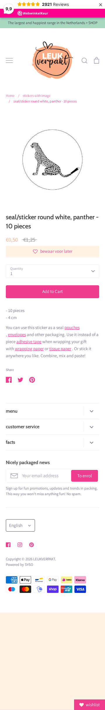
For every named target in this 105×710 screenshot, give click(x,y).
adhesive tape (28, 341)
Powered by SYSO (19, 564)
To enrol (84, 475)
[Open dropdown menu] (91, 411)
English (15, 525)
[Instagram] (20, 545)
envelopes (17, 334)
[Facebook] (8, 545)
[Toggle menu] (9, 60)
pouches (72, 327)
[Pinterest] (31, 545)
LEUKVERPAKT (44, 558)
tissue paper (60, 348)
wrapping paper (29, 348)
